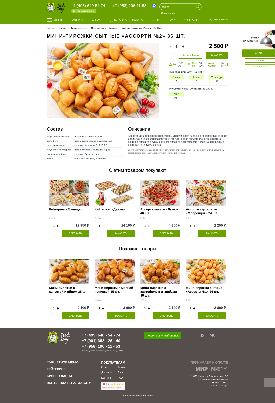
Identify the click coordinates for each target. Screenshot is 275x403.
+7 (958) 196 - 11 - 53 (101, 346)
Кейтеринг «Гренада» (65, 209)
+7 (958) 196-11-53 (129, 5)
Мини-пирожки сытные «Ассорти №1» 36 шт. (204, 289)
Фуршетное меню (63, 362)
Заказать (75, 233)
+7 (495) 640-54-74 (88, 5)
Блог (155, 20)
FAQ (172, 20)
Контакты (192, 20)
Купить (258, 53)
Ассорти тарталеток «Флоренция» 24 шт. (202, 211)
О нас (97, 20)
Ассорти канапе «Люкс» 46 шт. (159, 211)
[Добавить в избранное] (172, 55)
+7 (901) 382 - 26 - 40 (101, 340)
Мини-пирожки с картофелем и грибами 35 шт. (158, 291)
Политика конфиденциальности (137, 395)
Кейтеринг (56, 369)
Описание (260, 60)
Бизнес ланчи (59, 376)
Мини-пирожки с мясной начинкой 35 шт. (114, 289)
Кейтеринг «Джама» (110, 209)
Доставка (106, 372)
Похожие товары (260, 66)
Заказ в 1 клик (190, 55)
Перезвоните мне (85, 11)
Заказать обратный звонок (162, 336)
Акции (77, 20)
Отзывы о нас (168, 13)
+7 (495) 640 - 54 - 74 (101, 335)
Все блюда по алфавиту (69, 383)
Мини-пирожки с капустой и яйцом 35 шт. (68, 289)
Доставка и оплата (126, 20)
